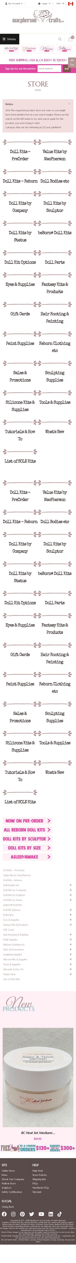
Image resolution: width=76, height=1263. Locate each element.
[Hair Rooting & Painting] (54, 304)
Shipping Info (39, 1179)
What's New (9, 974)
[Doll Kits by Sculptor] (54, 194)
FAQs (35, 1183)
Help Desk (38, 1170)
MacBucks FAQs (41, 1187)
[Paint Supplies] (20, 334)
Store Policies (40, 1175)
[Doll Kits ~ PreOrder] (20, 142)
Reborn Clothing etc (14, 944)
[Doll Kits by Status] (20, 223)
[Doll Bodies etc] (54, 172)
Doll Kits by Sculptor (14, 895)
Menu (11, 39)
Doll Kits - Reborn (12, 880)
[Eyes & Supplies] (20, 275)
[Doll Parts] (54, 253)
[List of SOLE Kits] (20, 452)
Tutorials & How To (13, 969)
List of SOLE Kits (11, 979)
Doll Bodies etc (11, 885)
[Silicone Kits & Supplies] (20, 393)
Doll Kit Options (11, 909)
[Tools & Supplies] (54, 393)
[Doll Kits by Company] (20, 194)
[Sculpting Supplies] (54, 363)
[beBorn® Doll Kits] (54, 223)
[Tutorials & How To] (20, 422)
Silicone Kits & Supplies (15, 959)
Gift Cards (8, 929)
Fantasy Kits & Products (15, 924)
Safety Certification (12, 1192)
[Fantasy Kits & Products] (54, 275)
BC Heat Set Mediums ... (57, 1133)
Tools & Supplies (12, 964)
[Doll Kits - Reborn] (20, 172)
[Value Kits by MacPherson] (54, 142)
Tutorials (37, 1192)
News (4, 1175)
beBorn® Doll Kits (12, 905)
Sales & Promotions (13, 949)
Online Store (8, 1170)
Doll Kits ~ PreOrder (14, 870)
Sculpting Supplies (12, 954)
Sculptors (6, 1187)
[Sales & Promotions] (20, 363)
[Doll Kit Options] (20, 253)
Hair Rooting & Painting (15, 934)
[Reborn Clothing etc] (54, 334)
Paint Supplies (10, 939)
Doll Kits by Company (14, 890)
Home (38, 90)
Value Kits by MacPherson (17, 875)
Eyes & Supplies (11, 919)
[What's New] (54, 422)
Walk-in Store (9, 1183)
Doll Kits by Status (12, 900)
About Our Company (13, 1179)
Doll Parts (8, 914)
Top (72, 64)
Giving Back (8, 1206)
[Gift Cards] (20, 304)
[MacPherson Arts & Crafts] (38, 20)
